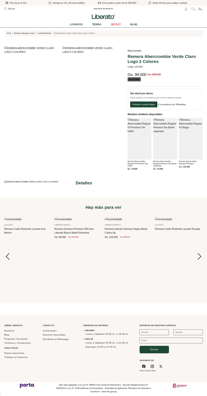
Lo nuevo (76, 24)
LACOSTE (8, 225)
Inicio (9, 33)
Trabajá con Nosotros (16, 357)
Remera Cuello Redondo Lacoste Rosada (177, 229)
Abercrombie (134, 50)
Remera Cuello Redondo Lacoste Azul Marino (25, 231)
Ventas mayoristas (14, 353)
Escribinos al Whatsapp (56, 339)
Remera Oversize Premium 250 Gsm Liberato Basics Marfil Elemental (74, 231)
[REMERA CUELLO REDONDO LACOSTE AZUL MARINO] (13, 219)
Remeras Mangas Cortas (24, 33)
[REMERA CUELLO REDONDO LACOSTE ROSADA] (163, 219)
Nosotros (9, 330)
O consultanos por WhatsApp (172, 104)
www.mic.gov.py (109, 391)
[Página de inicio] (103, 16)
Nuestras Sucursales (54, 335)
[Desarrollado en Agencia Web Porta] (27, 385)
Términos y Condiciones (17, 343)
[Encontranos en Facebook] (144, 366)
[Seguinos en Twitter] (161, 366)
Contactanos (50, 330)
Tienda (96, 24)
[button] (8, 256)
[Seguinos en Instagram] (152, 366)
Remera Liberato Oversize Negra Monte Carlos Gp (126, 231)
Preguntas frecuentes (16, 339)
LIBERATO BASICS (62, 225)
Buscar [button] (11, 9)
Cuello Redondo (44, 33)
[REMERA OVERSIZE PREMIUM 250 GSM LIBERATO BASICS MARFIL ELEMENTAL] (63, 219)
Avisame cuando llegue (144, 104)
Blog (133, 24)
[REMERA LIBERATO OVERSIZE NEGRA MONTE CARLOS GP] (113, 219)
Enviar (154, 349)
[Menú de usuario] (186, 9)
